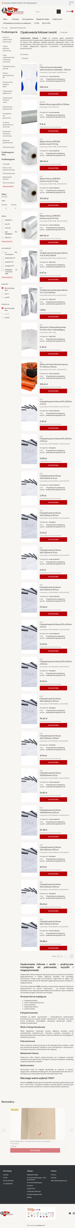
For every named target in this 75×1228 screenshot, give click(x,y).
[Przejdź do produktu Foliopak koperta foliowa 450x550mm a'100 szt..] (29, 859)
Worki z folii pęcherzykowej (8, 169)
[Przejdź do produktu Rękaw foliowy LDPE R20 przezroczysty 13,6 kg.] (29, 154)
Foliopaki (6, 164)
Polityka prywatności (34, 1191)
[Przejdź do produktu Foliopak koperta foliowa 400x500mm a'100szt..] (29, 748)
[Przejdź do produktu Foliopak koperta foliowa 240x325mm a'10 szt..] (29, 488)
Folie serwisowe (9, 173)
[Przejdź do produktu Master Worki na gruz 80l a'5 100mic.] (29, 116)
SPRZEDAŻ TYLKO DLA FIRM (8, 272)
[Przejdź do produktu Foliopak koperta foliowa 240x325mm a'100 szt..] (29, 525)
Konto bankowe (8, 1180)
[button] (59, 12)
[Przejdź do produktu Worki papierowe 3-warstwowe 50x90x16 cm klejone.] (37, 1123)
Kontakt (5, 1175)
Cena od (4, 204)
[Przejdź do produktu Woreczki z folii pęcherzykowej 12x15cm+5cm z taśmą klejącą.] (29, 339)
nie (6, 297)
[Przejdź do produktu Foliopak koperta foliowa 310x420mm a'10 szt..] (29, 636)
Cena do (13, 204)
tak (6, 294)
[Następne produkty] (66, 956)
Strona (54, 956)
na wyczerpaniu (9, 253)
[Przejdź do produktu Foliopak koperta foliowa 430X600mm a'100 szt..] (29, 822)
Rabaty (29, 1197)
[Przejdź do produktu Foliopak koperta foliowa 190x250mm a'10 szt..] (29, 414)
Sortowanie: (24, 54)
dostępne (8, 266)
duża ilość (8, 262)
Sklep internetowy (35, 1225)
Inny (6, 224)
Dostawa (30, 1185)
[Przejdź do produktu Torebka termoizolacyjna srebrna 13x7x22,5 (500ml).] (29, 302)
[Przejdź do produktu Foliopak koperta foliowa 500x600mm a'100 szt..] (29, 896)
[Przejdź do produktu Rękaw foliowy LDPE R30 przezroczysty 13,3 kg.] (29, 191)
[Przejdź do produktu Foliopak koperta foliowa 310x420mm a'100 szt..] (29, 674)
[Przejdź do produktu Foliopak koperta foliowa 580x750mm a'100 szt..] (29, 934)
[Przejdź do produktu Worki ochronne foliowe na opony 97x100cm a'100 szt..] (29, 376)
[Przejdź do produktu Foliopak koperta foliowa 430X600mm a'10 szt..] (29, 785)
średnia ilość (9, 258)
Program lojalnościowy (34, 1194)
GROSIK (7, 220)
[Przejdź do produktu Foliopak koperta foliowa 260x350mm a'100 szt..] (29, 599)
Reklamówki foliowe (7, 178)
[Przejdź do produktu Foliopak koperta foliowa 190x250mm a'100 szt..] (29, 451)
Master (7, 237)
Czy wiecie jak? (8, 1183)
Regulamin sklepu (32, 1175)
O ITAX (5, 1177)
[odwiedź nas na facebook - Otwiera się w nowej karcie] (70, 1213)
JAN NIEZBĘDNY (8, 233)
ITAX (6, 228)
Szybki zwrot (31, 1188)
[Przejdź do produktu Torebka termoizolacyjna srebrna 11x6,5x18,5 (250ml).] (29, 265)
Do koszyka (53, 94)
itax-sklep (5, 28)
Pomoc (53, 1175)
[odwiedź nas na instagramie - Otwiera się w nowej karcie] (74, 1213)
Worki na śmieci (8, 183)
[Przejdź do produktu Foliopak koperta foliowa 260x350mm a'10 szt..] (29, 562)
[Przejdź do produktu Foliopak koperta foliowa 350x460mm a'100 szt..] (29, 711)
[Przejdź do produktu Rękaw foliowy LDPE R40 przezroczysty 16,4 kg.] (29, 228)
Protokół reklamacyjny (34, 1182)
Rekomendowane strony (59, 1180)
